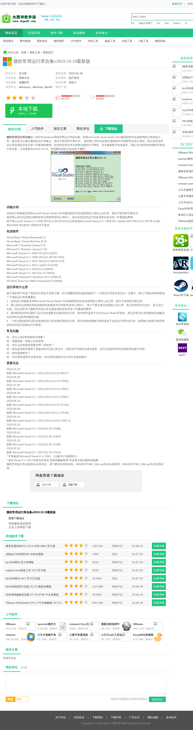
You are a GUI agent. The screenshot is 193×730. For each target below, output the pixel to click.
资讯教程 (79, 33)
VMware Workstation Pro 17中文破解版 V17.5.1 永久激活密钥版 (34, 603)
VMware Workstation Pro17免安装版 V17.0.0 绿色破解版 (143, 624)
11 (186, 23)
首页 (23, 52)
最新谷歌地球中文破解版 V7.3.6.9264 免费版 (111, 624)
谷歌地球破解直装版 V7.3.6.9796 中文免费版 (32, 594)
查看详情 (159, 546)
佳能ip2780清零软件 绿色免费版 (25, 554)
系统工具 (34, 52)
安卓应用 (34, 33)
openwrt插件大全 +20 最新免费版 (47, 624)
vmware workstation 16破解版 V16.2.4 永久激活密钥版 (15, 635)
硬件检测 (25, 40)
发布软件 (171, 717)
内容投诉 (79, 717)
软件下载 (57, 33)
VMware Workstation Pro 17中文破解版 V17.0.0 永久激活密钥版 (16, 624)
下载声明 (116, 717)
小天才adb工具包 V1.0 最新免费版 (111, 635)
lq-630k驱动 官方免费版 (20, 562)
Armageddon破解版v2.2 (181, 272)
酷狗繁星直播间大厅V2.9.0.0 (181, 249)
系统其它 (48, 52)
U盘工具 (144, 40)
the (132, 23)
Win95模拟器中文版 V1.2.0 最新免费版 (28, 586)
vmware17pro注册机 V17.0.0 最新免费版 (79, 624)
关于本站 (60, 717)
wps (167, 23)
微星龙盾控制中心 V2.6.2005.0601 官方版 (30, 546)
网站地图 (153, 717)
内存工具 (93, 40)
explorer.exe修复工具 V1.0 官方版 (26, 570)
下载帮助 (97, 717)
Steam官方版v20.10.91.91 (181, 295)
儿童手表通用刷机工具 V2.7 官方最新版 (79, 635)
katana (176, 23)
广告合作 (134, 717)
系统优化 (42, 40)
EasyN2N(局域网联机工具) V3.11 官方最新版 (143, 635)
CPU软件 (76, 40)
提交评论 (157, 699)
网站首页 (11, 33)
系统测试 (8, 40)
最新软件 (177, 3)
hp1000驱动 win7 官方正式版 (23, 578)
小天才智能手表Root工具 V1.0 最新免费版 (47, 635)
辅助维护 (59, 40)
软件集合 (102, 33)
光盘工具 (127, 40)
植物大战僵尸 (145, 23)
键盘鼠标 (160, 40)
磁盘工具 (110, 40)
